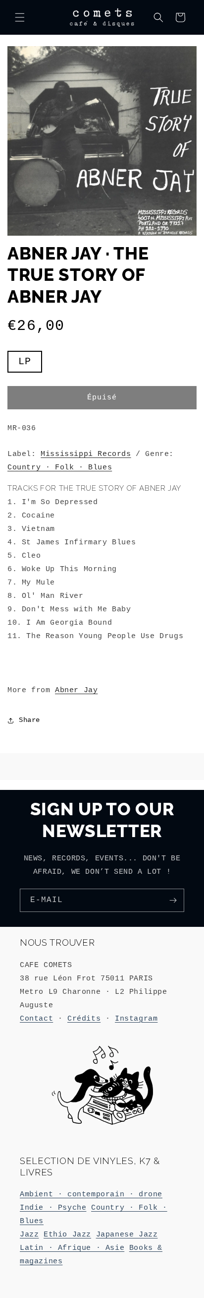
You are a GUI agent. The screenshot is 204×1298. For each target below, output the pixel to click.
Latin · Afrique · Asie (72, 1248)
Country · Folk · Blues (59, 467)
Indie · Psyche (53, 1208)
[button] (20, 17)
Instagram (136, 1019)
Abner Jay (76, 690)
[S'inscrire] (173, 900)
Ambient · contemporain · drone (91, 1194)
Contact (36, 1019)
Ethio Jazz (67, 1235)
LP (30, 364)
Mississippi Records (86, 454)
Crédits (84, 1019)
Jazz (29, 1235)
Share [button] (29, 720)
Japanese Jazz (127, 1235)
